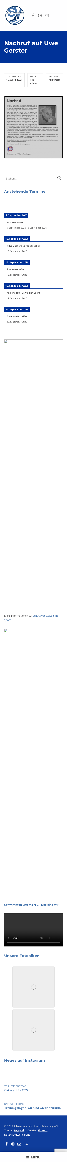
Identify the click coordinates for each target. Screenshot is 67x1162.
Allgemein (55, 79)
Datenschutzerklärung (17, 1134)
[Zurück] (10, 205)
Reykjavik (19, 1130)
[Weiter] (57, 205)
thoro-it (43, 1130)
